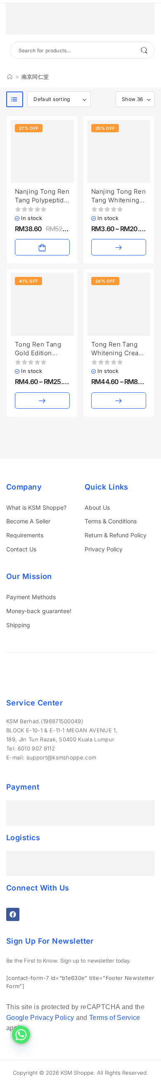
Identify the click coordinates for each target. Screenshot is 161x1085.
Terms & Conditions (111, 521)
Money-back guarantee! (38, 610)
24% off (105, 281)
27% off (28, 128)
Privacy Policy (104, 549)
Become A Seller (28, 521)
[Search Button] (144, 50)
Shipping (18, 624)
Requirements (24, 535)
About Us (97, 507)
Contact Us (21, 549)
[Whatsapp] (21, 1035)
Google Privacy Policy (40, 1017)
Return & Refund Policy (116, 535)
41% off (28, 281)
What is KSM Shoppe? (36, 507)
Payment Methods (31, 596)
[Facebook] (12, 914)
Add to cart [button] (42, 247)
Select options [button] (118, 247)
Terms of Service (114, 1017)
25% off (105, 128)
